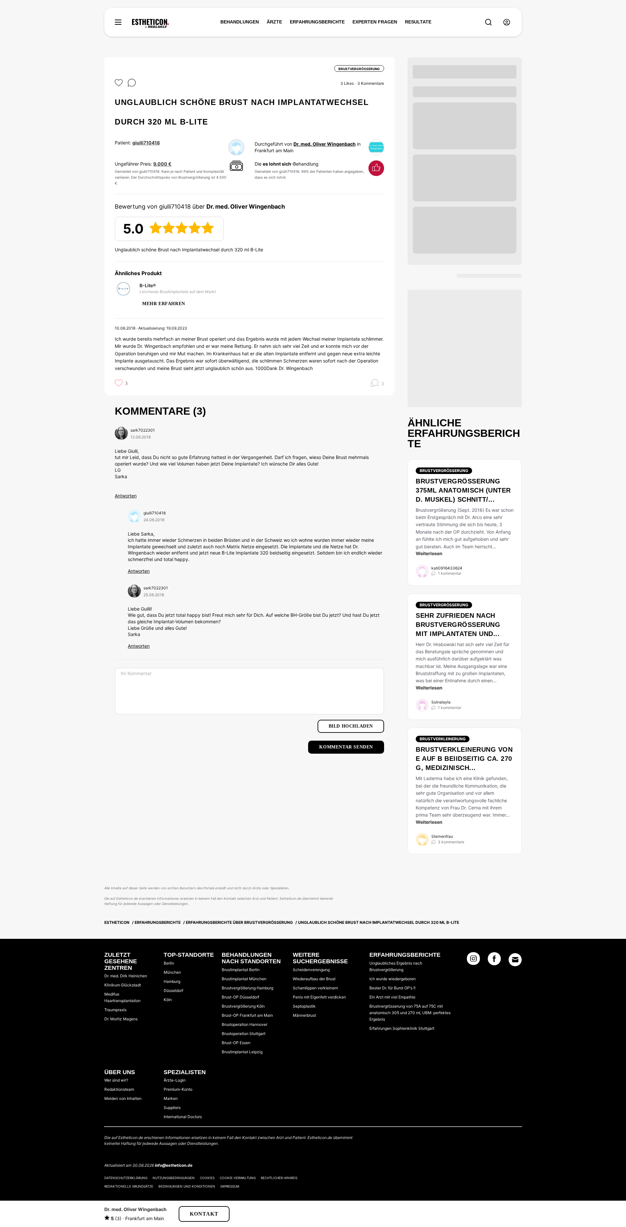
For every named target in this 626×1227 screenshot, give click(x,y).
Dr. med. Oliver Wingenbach (324, 144)
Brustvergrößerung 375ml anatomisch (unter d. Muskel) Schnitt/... (463, 490)
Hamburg (172, 981)
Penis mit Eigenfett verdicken (319, 997)
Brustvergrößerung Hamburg (247, 987)
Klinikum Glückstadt (122, 985)
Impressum (229, 1186)
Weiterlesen (429, 553)
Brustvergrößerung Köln (243, 1006)
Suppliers (172, 1107)
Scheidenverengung (311, 969)
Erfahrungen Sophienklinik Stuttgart (401, 1028)
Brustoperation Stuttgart (243, 1033)
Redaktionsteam (119, 1089)
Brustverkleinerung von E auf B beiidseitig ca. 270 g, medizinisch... (464, 758)
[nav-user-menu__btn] (507, 22)
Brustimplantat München (244, 978)
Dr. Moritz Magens (121, 1018)
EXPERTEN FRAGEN (374, 21)
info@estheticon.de (173, 1165)
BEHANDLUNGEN (239, 21)
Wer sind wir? (116, 1080)
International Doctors (183, 1116)
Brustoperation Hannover (244, 1024)
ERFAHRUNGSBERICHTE (317, 21)
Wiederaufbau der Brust (314, 978)
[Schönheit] (150, 23)
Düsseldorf (173, 990)
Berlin (169, 963)
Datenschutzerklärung (125, 1178)
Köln (168, 999)
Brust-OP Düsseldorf (240, 997)
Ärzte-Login (175, 1080)
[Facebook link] (494, 960)
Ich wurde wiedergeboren (392, 978)
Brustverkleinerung (443, 738)
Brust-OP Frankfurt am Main (247, 1015)
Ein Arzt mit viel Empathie (392, 997)
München (172, 972)
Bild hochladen (351, 726)
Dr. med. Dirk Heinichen (125, 975)
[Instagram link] (473, 960)
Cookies (207, 1178)
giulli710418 (146, 142)
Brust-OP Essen (236, 1042)
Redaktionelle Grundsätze (128, 1186)
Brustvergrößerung (444, 470)
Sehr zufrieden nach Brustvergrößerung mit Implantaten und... (458, 624)
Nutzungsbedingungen (174, 1178)
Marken (171, 1098)
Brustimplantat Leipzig (242, 1051)
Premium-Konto (178, 1089)
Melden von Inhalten (123, 1098)
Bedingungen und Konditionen (186, 1186)
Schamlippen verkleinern (315, 987)
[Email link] (515, 959)
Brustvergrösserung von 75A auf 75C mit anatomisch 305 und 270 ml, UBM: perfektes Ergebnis (410, 1013)
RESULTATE (418, 21)
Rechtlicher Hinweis (279, 1178)
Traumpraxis (115, 1009)
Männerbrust (304, 1015)
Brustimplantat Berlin (241, 969)
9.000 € (162, 164)
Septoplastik (304, 1006)
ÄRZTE (274, 21)
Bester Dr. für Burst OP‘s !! (392, 987)
